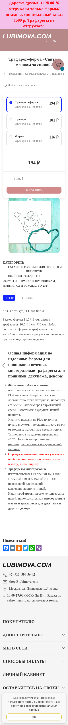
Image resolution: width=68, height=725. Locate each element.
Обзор (9, 298)
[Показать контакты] (54, 40)
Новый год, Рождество (23, 276)
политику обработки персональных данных (34, 707)
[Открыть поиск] (45, 40)
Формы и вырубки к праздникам (29, 281)
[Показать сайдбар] (63, 40)
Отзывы (27, 298)
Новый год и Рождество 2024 (25, 285)
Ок (34, 717)
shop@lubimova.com (23, 581)
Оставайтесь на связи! (31, 688)
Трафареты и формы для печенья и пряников (34, 269)
